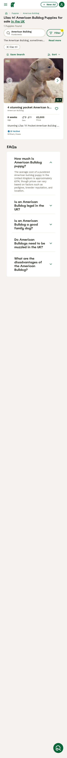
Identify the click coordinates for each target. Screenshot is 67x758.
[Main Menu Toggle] (5, 4)
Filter (58, 31)
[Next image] (58, 80)
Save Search (17, 54)
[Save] (57, 109)
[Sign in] (62, 4)
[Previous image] (9, 80)
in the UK (18, 21)
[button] (33, 80)
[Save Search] (58, 748)
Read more (55, 40)
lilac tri (13, 47)
